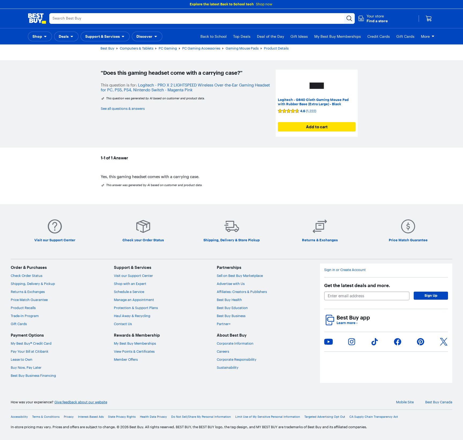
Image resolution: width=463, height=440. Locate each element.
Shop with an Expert (130, 283)
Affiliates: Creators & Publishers (242, 291)
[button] (373, 18)
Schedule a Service (129, 291)
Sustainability (227, 367)
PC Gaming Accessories (201, 48)
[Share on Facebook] (397, 341)
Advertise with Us (231, 283)
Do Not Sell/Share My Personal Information (201, 417)
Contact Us (123, 324)
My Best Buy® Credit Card (31, 343)
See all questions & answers (123, 108)
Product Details (276, 48)
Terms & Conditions (45, 417)
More (425, 36)
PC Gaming (168, 48)
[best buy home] (37, 18)
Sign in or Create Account (345, 270)
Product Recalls (23, 308)
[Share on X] (443, 341)
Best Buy (107, 48)
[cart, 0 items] (428, 18)
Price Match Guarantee (29, 300)
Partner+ (224, 324)
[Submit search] (349, 18)
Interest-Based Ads (91, 417)
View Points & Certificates (134, 351)
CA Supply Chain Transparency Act (373, 417)
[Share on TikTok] (374, 341)
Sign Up (430, 295)
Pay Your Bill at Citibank (29, 351)
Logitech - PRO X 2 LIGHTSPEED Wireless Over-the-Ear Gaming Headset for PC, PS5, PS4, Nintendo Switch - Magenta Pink (185, 87)
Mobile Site (405, 402)
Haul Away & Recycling (132, 316)
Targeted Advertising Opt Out (324, 417)
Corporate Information (235, 343)
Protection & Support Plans (136, 308)
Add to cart (317, 126)
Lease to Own (21, 359)
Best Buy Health (229, 300)
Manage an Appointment (134, 300)
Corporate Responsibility (236, 359)
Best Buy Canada (438, 402)
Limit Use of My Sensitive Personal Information (267, 417)
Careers (223, 351)
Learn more (347, 323)
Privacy (69, 417)
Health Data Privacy (153, 417)
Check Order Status (26, 275)
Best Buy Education (232, 308)
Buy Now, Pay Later (26, 367)
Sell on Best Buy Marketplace (240, 275)
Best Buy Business (231, 316)
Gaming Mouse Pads (242, 48)
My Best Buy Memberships (135, 343)
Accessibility (19, 417)
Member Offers (126, 359)
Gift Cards (19, 324)
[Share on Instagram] (351, 341)
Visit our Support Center (133, 275)
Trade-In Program (25, 316)
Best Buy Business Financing (33, 375)
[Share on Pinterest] (420, 341)
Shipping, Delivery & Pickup (33, 283)
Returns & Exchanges (28, 291)
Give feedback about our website (80, 402)
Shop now (264, 4)
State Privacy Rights (122, 417)
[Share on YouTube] (328, 341)
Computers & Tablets (136, 48)
